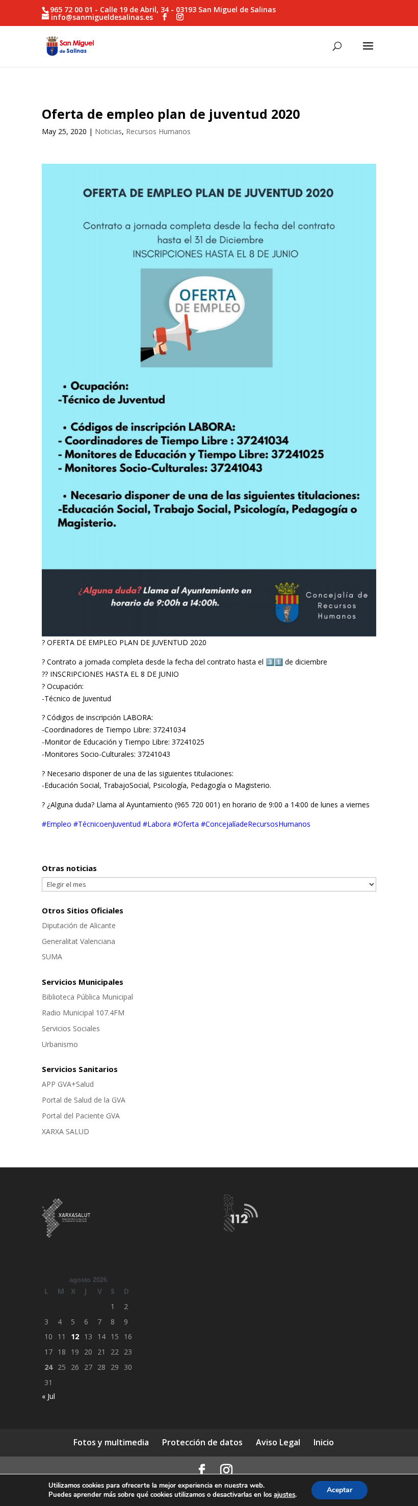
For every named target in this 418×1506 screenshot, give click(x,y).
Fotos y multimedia (111, 1442)
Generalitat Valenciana (78, 941)
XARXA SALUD (65, 1131)
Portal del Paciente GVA (81, 1115)
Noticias (108, 131)
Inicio (324, 1442)
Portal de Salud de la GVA (83, 1100)
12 (75, 1336)
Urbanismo (60, 1044)
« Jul (48, 1396)
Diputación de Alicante (79, 925)
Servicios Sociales (71, 1028)
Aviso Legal (278, 1442)
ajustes (284, 1494)
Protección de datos (202, 1442)
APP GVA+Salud (68, 1084)
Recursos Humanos (158, 131)
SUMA (52, 956)
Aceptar (339, 1490)
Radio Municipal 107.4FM (83, 1012)
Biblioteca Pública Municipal (87, 997)
